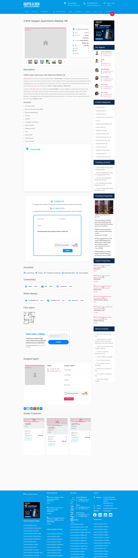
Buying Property (100, 111)
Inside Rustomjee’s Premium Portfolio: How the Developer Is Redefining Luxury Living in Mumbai (104, 341)
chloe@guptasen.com (108, 86)
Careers (87, 11)
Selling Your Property (101, 150)
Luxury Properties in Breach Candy (79, 527)
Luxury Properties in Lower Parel (78, 529)
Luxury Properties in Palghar (101, 535)
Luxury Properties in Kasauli (101, 551)
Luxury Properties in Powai (54, 553)
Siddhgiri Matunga (99, 320)
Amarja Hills (98, 235)
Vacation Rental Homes (102, 157)
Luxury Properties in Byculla (77, 551)
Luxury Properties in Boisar (101, 556)
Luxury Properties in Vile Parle (31, 555)
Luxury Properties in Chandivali (55, 555)
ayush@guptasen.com (55, 371)
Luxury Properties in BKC (29, 541)
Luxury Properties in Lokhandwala (32, 528)
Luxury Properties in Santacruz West (33, 552)
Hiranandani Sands (100, 255)
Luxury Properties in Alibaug (101, 526)
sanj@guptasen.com (108, 53)
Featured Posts (100, 114)
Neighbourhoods (100, 130)
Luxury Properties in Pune (100, 524)
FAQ (101, 11)
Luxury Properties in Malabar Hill (78, 535)
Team (70, 11)
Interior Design (100, 127)
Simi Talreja (104, 92)
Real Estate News (100, 143)
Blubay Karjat (97, 289)
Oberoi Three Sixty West (102, 215)
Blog (95, 11)
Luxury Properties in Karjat (100, 529)
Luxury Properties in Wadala (54, 550)
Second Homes (100, 147)
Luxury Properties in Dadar (54, 542)
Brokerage (78, 11)
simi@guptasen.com (108, 94)
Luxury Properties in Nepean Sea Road (80, 532)
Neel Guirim (97, 269)
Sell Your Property (59, 11)
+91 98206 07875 (58, 208)
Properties (44, 11)
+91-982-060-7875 (107, 55)
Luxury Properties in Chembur (54, 533)
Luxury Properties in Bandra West (32, 536)
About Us (35, 11)
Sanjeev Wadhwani (106, 52)
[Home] (32, 5)
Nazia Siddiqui (105, 77)
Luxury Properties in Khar (30, 525)
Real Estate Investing (101, 140)
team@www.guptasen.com (110, 508)
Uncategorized (100, 153)
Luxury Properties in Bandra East (31, 539)
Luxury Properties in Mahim (77, 557)
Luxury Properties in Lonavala (101, 537)
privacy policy (41, 345)
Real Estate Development (102, 137)
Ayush (102, 59)
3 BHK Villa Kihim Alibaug (101, 300)
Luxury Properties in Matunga (54, 539)
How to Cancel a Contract (103, 360)
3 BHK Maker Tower (99, 310)
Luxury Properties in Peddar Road (79, 546)
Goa (97, 120)
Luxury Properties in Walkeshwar (78, 549)
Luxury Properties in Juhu (30, 547)
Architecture (99, 107)
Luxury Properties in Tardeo (77, 554)
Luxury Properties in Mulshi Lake (102, 543)
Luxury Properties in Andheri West (32, 533)
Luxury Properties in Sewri (53, 547)
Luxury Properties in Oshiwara (31, 531)
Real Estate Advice (101, 134)
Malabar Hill (26, 78)
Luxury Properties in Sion (53, 536)
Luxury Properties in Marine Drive (78, 538)
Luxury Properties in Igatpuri (101, 554)
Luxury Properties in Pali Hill (30, 544)
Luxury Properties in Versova (31, 550)
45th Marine (97, 279)
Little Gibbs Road (34, 89)
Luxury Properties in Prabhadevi (55, 544)
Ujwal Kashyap (105, 69)
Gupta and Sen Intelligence (103, 124)
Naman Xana (98, 226)
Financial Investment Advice (103, 117)
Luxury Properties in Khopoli (101, 532)
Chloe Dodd (104, 84)
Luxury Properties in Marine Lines (79, 543)
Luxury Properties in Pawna (101, 545)
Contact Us (109, 11)
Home (27, 11)
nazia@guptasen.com (108, 78)
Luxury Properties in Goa (100, 548)
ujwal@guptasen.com (108, 71)
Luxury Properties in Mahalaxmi (78, 540)
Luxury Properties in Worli (77, 524)
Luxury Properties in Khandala (101, 540)
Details (28, 438)
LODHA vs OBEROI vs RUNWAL (105, 357)
